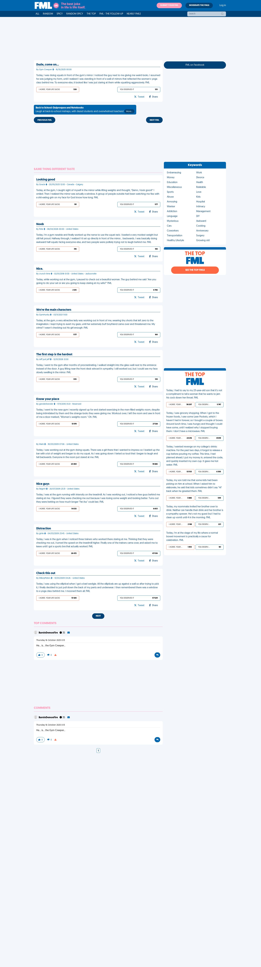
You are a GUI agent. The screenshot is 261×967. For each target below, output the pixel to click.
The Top (91, 14)
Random (48, 14)
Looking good (45, 179)
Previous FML (44, 120)
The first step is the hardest (54, 354)
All (37, 14)
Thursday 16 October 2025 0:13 (50, 640)
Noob (40, 224)
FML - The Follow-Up (111, 14)
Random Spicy (74, 14)
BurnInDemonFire (48, 633)
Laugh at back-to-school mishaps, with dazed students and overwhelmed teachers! (84, 110)
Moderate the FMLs (199, 5)
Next (98, 616)
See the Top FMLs (195, 270)
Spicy (60, 14)
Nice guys (42, 484)
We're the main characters (53, 309)
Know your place (47, 399)
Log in (222, 5)
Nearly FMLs (134, 14)
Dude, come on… (47, 64)
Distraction (43, 528)
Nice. (39, 268)
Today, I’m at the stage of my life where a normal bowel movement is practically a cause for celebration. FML (192, 537)
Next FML (154, 120)
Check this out (45, 573)
